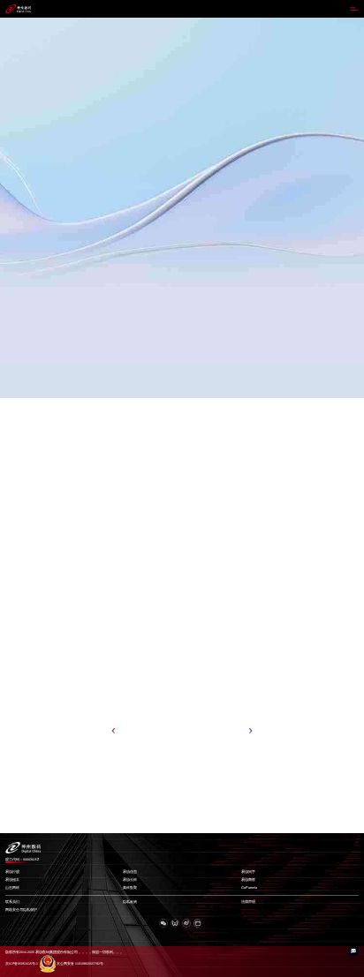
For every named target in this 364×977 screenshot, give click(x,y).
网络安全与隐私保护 (21, 910)
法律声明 (248, 902)
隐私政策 (130, 902)
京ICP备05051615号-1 (21, 964)
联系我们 (12, 902)
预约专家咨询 (23, 243)
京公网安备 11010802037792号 (80, 964)
